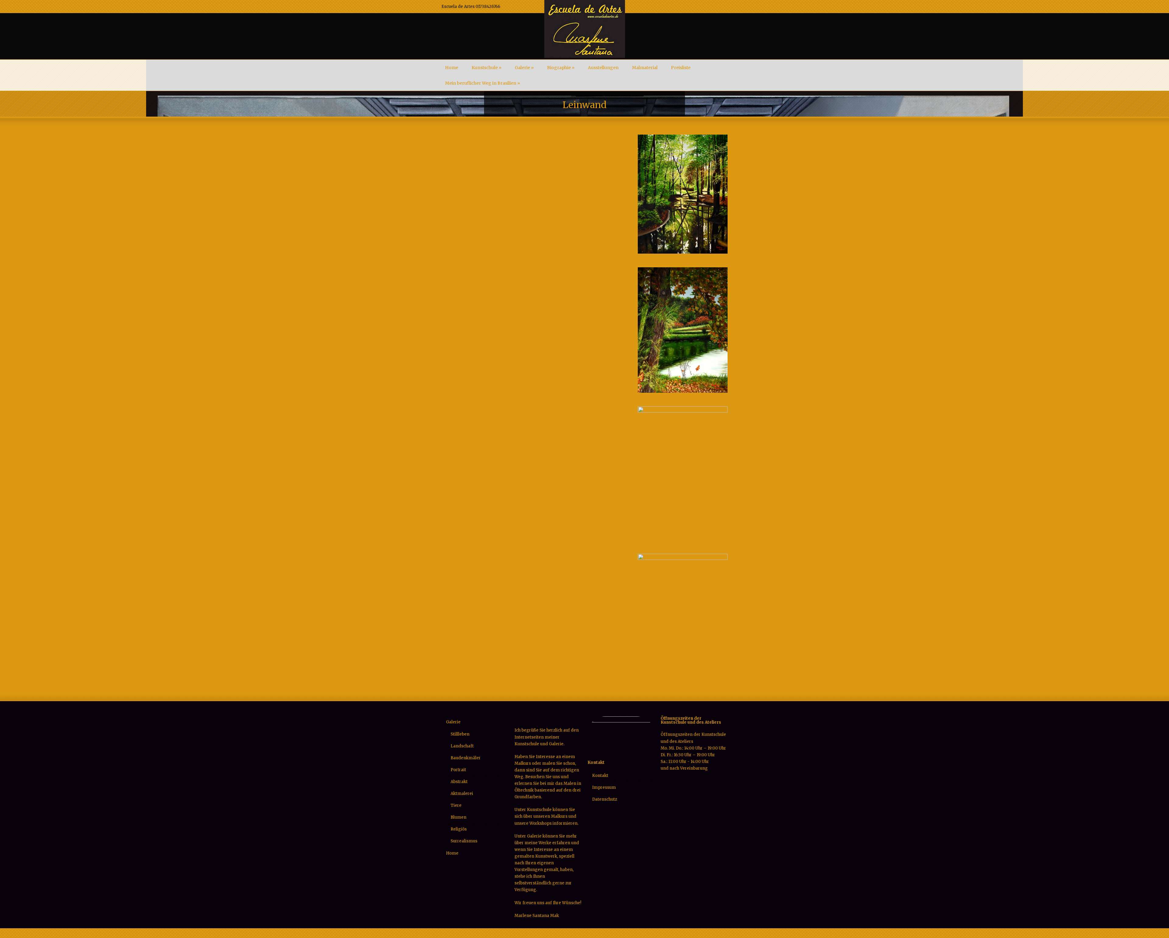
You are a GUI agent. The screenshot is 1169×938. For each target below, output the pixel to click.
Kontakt (600, 775)
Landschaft (462, 746)
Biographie (560, 67)
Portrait (458, 769)
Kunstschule (486, 67)
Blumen (458, 817)
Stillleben (460, 734)
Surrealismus (464, 841)
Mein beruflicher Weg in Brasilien (482, 83)
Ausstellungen (603, 67)
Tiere (456, 805)
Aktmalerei (462, 793)
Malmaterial (645, 67)
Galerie (524, 67)
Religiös (459, 829)
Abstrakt (459, 781)
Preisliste (680, 67)
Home (451, 67)
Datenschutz (604, 799)
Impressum (604, 787)
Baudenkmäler (466, 758)
